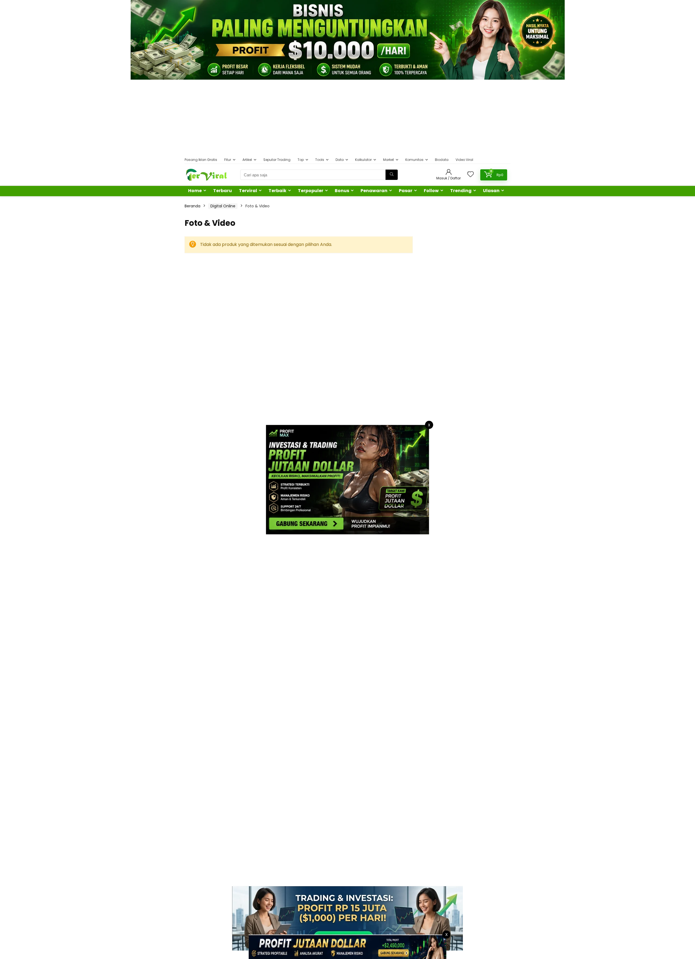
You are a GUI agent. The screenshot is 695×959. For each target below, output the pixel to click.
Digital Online (222, 206)
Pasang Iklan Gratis (201, 159)
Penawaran (374, 191)
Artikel (247, 159)
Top (301, 159)
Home (195, 191)
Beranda (192, 206)
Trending (461, 191)
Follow (431, 191)
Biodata (441, 159)
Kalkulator (363, 159)
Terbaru (222, 191)
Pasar (405, 191)
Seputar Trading (276, 159)
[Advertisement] (347, 118)
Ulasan (491, 191)
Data (340, 159)
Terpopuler (310, 191)
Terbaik (277, 191)
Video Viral (464, 159)
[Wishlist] (470, 174)
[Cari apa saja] (392, 175)
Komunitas (414, 159)
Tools (319, 159)
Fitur (227, 159)
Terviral (248, 191)
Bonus (342, 191)
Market (388, 159)
